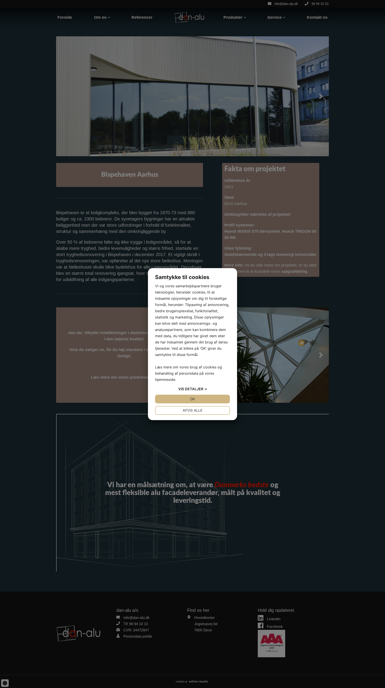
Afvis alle (193, 410)
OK (192, 399)
